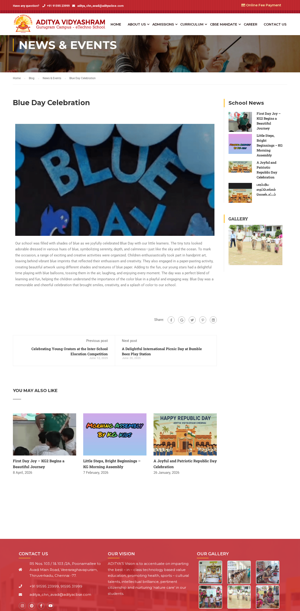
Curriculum (191, 24)
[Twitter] (192, 319)
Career (250, 24)
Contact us (275, 24)
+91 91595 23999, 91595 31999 (56, 586)
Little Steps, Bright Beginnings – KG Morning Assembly (269, 145)
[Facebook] (171, 319)
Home (116, 24)
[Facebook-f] (41, 605)
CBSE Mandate (223, 24)
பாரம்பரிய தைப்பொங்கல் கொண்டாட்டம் (266, 189)
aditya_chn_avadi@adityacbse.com (100, 5)
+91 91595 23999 (58, 5)
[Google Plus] (181, 319)
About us (137, 24)
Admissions (163, 24)
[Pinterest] (202, 319)
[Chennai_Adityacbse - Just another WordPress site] (61, 24)
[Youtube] (50, 605)
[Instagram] (22, 605)
